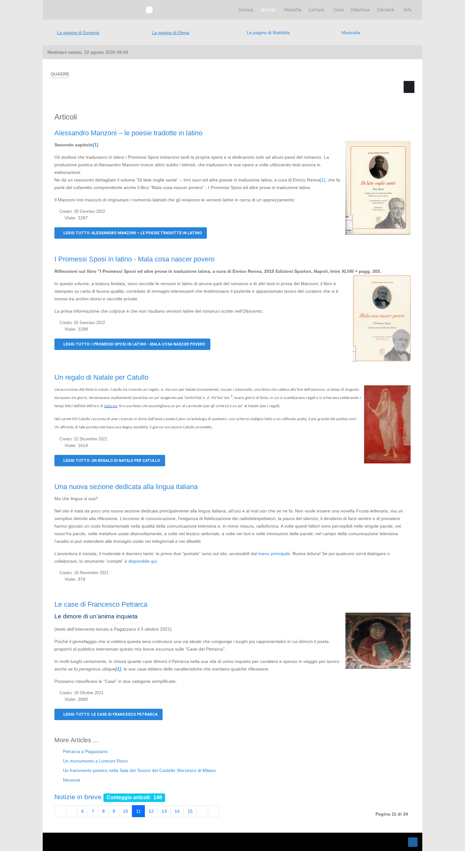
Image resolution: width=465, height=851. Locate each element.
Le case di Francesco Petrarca (100, 604)
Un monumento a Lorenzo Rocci (95, 760)
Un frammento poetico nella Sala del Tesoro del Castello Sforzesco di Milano (139, 770)
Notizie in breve (78, 796)
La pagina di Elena (170, 32)
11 (138, 811)
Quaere (327, 96)
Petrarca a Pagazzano (85, 751)
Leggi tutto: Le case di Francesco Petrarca (110, 714)
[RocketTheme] (75, 842)
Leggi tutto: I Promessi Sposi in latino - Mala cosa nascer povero (133, 344)
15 (190, 811)
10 (125, 811)
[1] (95, 144)
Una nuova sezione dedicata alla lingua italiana (126, 487)
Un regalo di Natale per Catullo (101, 377)
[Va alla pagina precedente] (72, 811)
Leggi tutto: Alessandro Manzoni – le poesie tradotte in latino (132, 233)
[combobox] (355, 117)
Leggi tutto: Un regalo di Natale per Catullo (111, 460)
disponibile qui (142, 561)
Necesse (71, 779)
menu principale (274, 553)
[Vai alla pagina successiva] (202, 811)
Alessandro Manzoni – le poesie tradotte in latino (128, 133)
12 (151, 811)
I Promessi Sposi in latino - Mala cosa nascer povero (134, 259)
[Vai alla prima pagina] (60, 811)
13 (164, 811)
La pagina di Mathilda (268, 32)
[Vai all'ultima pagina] (214, 811)
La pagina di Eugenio (78, 32)
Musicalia (351, 32)
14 (177, 811)
